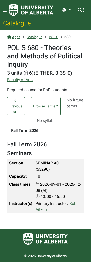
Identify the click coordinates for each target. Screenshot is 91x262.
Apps (16, 37)
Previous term (15, 108)
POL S (53, 37)
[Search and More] (81, 10)
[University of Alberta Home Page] (31, 10)
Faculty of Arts (20, 79)
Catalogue (17, 23)
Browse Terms (44, 106)
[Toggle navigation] (5, 10)
